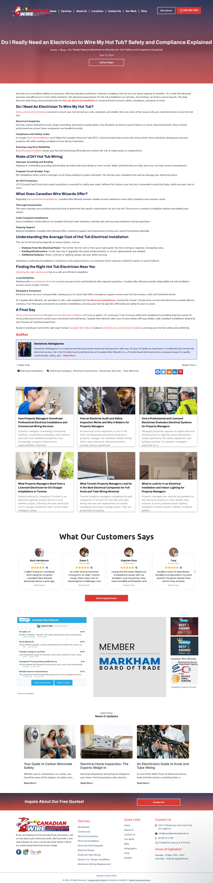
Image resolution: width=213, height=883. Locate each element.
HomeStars (30, 693)
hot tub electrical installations (42, 198)
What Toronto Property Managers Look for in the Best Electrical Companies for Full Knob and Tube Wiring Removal (106, 487)
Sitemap (100, 875)
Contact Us (114, 11)
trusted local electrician (44, 281)
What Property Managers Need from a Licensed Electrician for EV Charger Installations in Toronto (41, 487)
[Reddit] (169, 371)
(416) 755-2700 (190, 10)
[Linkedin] (174, 371)
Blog (62, 49)
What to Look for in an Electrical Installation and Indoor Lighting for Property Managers (163, 487)
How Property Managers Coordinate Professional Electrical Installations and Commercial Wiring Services (42, 422)
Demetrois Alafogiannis (49, 343)
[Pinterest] (180, 371)
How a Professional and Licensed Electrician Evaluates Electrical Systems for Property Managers (167, 422)
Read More (69, 355)
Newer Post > (189, 365)
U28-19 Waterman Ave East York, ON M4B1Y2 (175, 827)
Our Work (131, 11)
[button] (195, 571)
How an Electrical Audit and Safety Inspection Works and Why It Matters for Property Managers (104, 422)
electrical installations (38, 137)
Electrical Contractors (85, 370)
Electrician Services (110, 370)
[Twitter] (163, 371)
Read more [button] (39, 585)
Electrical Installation (31, 370)
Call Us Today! (106, 62)
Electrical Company (60, 370)
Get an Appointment (106, 598)
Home (53, 11)
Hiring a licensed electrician (30, 111)
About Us (81, 11)
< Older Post (23, 365)
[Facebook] (157, 371)
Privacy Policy (110, 875)
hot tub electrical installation (79, 100)
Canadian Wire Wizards (183, 658)
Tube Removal (130, 370)
